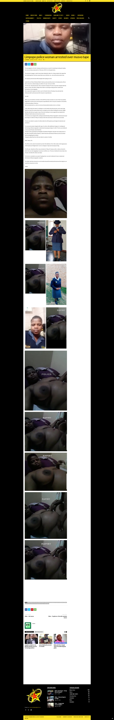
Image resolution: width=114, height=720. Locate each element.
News (40, 15)
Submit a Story (57, 0)
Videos (67, 15)
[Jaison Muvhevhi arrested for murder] (45, 639)
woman (47, 603)
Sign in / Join (38, 0)
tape (44, 603)
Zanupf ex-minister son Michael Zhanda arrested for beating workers (31, 646)
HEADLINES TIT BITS (58, 15)
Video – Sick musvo (29, 616)
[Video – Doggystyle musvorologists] (50, 705)
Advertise (63, 0)
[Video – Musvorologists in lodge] (50, 698)
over (65, 602)
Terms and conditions (78, 716)
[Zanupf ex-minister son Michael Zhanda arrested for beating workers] (31, 639)
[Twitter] (87, 1)
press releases (80, 18)
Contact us (87, 716)
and (29, 602)
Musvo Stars (34, 15)
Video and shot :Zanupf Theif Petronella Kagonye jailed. (60, 646)
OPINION (72, 18)
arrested (32, 602)
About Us (44, 0)
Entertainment (30, 18)
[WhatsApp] (35, 64)
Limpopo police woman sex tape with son (53, 602)
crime (40, 602)
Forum (27, 21)
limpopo (43, 602)
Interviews (80, 15)
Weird (72, 15)
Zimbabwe (72, 698)
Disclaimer (59, 716)
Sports (60, 18)
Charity (54, 18)
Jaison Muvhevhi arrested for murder (45, 645)
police (26, 603)
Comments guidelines (67, 716)
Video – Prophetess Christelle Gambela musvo (57, 617)
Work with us (69, 0)
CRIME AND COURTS (74, 694)
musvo (27, 59)
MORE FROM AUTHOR (39, 631)
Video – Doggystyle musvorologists (59, 704)
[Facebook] (85, 1)
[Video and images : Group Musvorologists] (50, 692)
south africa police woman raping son (35, 603)
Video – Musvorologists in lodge (60, 697)
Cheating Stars (73, 696)
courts (36, 602)
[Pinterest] (32, 64)
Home (27, 15)
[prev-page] (64, 632)
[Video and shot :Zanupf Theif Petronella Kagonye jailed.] (60, 639)
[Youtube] (90, 1)
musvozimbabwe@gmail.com (35, 707)
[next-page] (66, 632)
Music (71, 700)
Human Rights (46, 18)
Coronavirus (48, 15)
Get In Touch (50, 0)
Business (66, 18)
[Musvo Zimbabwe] (57, 8)
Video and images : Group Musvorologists (61, 691)
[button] (88, 18)
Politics (39, 18)
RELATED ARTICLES (29, 631)
